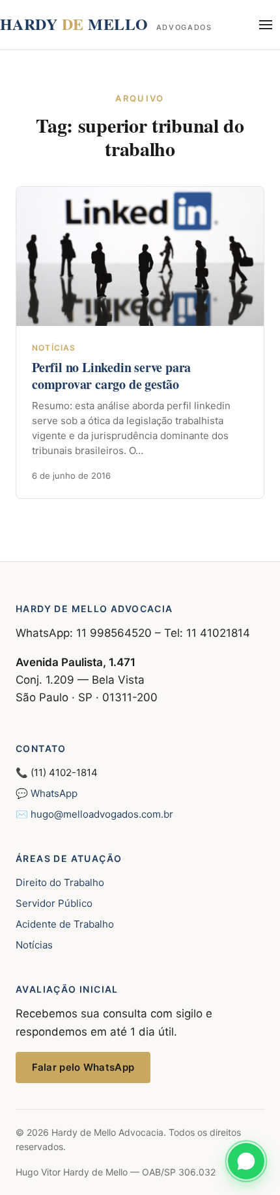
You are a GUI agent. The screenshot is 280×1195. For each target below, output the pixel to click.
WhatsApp (54, 793)
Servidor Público (54, 903)
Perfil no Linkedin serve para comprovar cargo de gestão (111, 376)
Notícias (34, 945)
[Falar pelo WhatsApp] (246, 1161)
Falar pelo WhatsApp (83, 1067)
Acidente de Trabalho (65, 924)
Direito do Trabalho (60, 882)
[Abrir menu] (265, 24)
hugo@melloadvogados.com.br (102, 814)
